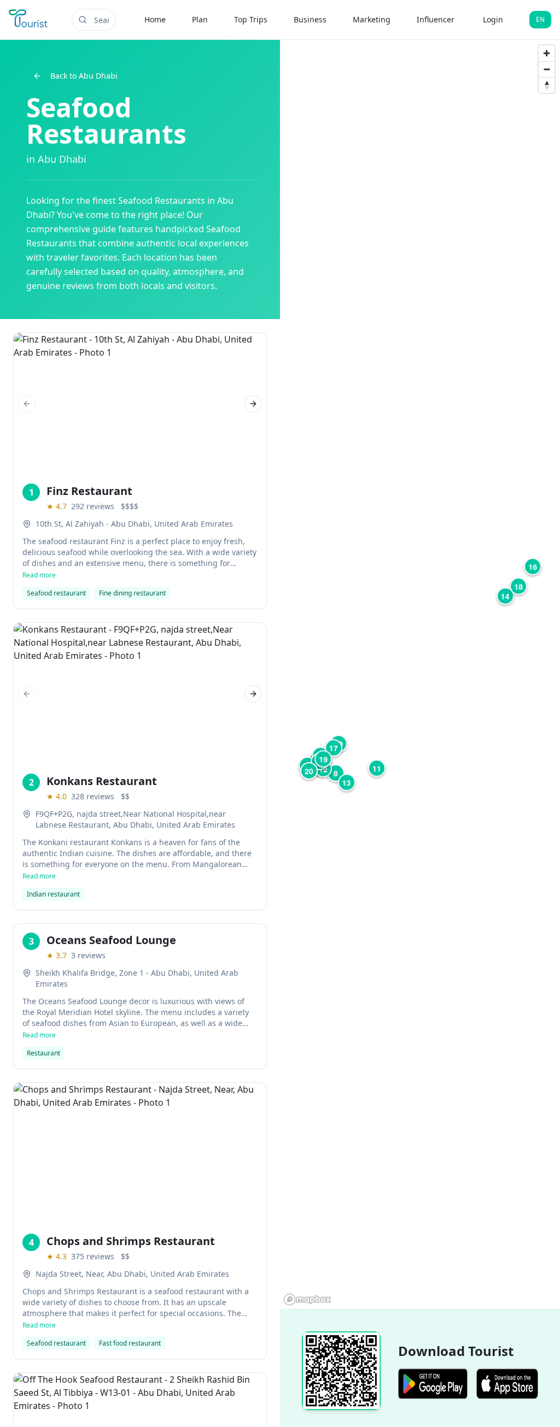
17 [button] (333, 747)
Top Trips (250, 19)
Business (310, 19)
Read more (39, 575)
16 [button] (532, 566)
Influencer (435, 19)
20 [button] (309, 770)
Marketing (371, 19)
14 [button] (505, 596)
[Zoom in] (547, 53)
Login (493, 19)
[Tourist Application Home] (29, 20)
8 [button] (336, 773)
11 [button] (376, 768)
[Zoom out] (547, 69)
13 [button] (346, 782)
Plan (200, 19)
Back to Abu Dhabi (84, 75)
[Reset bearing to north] (547, 85)
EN (540, 19)
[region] (420, 674)
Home (155, 19)
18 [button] (518, 586)
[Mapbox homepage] (307, 1299)
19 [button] (323, 758)
